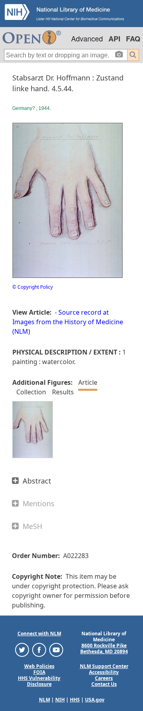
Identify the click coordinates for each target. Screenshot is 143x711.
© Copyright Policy (32, 287)
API (114, 38)
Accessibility (104, 672)
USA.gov (94, 699)
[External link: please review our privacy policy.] (22, 649)
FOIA (39, 672)
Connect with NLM (39, 633)
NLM (44, 699)
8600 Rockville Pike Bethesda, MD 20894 (104, 648)
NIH (60, 699)
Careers (104, 678)
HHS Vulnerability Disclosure (39, 681)
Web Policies (39, 666)
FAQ (133, 38)
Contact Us (104, 684)
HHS (75, 699)
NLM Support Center (104, 666)
